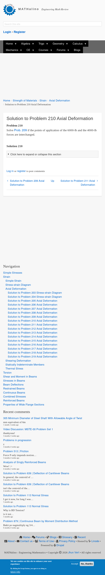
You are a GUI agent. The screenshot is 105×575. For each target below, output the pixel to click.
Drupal (60, 545)
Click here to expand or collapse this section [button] (35, 154)
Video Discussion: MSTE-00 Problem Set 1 (28, 429)
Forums (40, 537)
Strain (43, 100)
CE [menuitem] (27, 50)
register (21, 171)
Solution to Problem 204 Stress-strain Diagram (35, 296)
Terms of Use (46, 541)
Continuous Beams (14, 392)
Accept (74, 564)
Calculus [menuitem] (76, 44)
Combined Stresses (14, 396)
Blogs (53, 537)
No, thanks (87, 564)
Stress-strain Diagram (18, 284)
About (11, 541)
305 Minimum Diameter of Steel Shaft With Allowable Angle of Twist (42, 418)
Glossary (67, 537)
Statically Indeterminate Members (25, 364)
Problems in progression (17, 440)
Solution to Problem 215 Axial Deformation (32, 340)
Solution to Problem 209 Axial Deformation (27, 182)
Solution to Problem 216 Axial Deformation (32, 344)
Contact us (26, 541)
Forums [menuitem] (59, 50)
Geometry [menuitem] (57, 44)
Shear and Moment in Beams (20, 376)
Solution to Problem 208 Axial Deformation (32, 312)
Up (52, 181)
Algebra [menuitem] (24, 44)
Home (6, 100)
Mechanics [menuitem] (10, 50)
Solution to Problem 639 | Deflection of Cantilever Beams (36, 473)
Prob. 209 (20, 130)
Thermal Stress (14, 368)
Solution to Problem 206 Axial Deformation (32, 304)
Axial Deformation (59, 100)
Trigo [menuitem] (40, 44)
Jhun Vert (73, 552)
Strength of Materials (25, 100)
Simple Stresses (12, 272)
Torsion (7, 372)
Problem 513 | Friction (16, 451)
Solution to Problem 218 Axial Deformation (32, 352)
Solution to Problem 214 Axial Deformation (32, 336)
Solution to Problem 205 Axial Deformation (32, 300)
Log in (10, 171)
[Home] (10, 9)
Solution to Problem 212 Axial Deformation (32, 328)
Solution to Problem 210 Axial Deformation (32, 320)
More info (15, 572)
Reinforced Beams (14, 400)
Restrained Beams (14, 388)
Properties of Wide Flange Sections (23, 404)
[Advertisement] (52, 74)
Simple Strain (13, 280)
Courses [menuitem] (42, 50)
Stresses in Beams (14, 380)
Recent (81, 537)
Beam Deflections (13, 384)
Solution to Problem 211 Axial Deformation (78, 182)
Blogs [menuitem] (77, 50)
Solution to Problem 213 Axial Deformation (32, 332)
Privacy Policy (67, 541)
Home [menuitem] (8, 44)
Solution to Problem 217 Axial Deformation (32, 348)
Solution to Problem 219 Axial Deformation (32, 356)
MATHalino (28, 9)
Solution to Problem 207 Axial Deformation (32, 308)
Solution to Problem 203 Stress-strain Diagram (35, 292)
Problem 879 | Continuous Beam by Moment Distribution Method (40, 521)
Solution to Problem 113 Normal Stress (26, 495)
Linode (95, 541)
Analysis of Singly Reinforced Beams (24, 462)
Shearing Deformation (18, 360)
